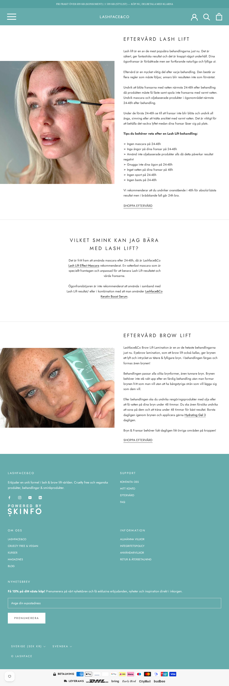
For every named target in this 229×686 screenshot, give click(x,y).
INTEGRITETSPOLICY (132, 546)
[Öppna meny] (12, 17)
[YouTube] (30, 497)
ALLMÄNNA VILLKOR (132, 539)
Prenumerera (26, 618)
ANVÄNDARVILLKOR (132, 553)
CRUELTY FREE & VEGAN (23, 546)
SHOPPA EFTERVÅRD (138, 205)
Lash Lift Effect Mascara (83, 265)
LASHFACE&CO (17, 539)
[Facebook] (9, 497)
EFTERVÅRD (127, 495)
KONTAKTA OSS (129, 482)
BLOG (11, 566)
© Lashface (21, 656)
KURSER (12, 553)
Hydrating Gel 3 (195, 415)
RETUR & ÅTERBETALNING (135, 559)
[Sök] (206, 16)
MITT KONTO (127, 489)
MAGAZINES (15, 559)
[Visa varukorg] (219, 16)
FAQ (122, 502)
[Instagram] (19, 497)
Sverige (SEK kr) (26, 646)
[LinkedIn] (40, 497)
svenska (60, 646)
